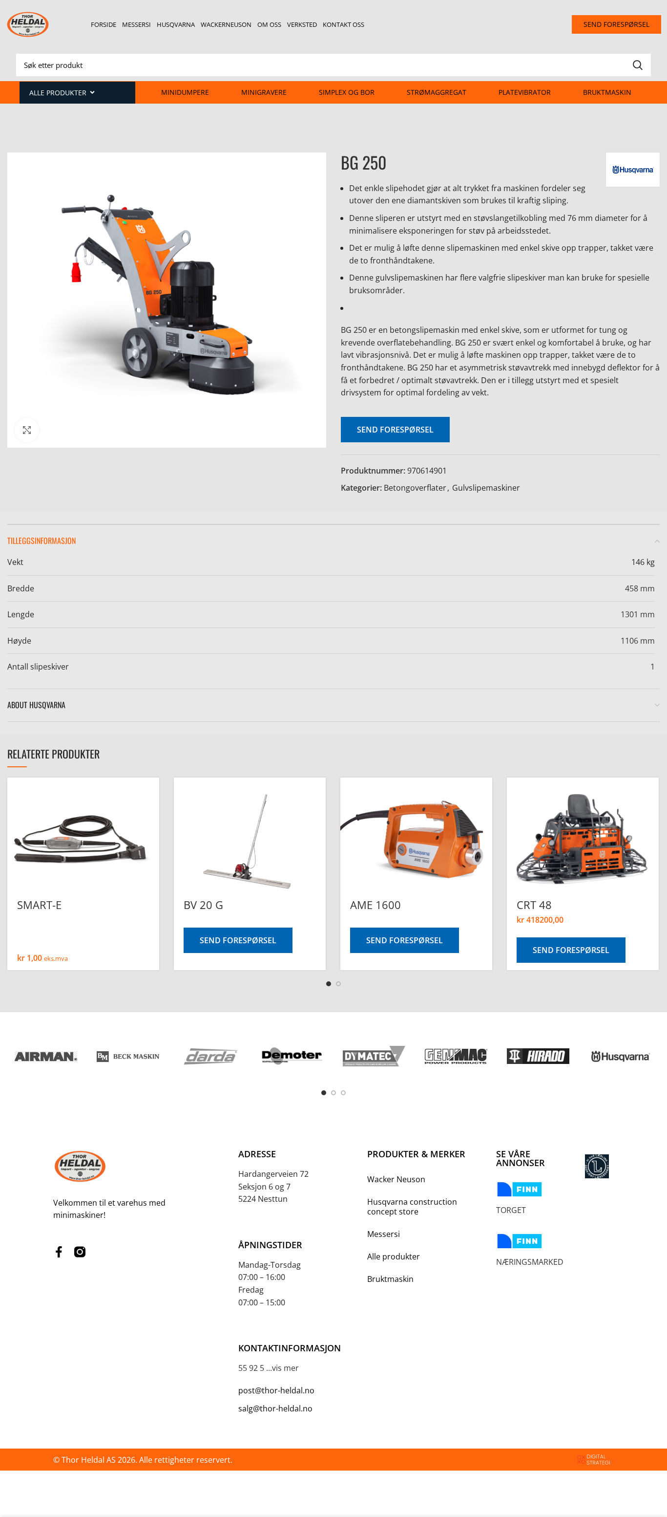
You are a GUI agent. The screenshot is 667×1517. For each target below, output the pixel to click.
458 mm (640, 588)
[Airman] (46, 1056)
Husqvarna (176, 24)
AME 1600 (375, 904)
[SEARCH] (637, 65)
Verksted (302, 24)
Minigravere (264, 92)
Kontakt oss (343, 24)
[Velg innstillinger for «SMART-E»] (152, 808)
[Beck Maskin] (128, 1056)
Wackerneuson (226, 24)
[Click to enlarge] (27, 430)
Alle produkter (393, 1256)
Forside (103, 24)
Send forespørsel (395, 429)
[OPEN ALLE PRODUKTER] (92, 92)
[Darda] (210, 1056)
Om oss (269, 24)
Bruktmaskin (607, 92)
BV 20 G (203, 904)
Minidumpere (185, 92)
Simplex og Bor (347, 92)
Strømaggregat (436, 92)
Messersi (136, 24)
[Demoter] (292, 1056)
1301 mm (638, 614)
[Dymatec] (374, 1056)
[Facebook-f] (58, 1251)
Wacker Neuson (396, 1179)
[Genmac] (456, 1056)
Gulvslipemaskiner (486, 487)
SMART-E (39, 904)
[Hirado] (538, 1056)
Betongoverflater (415, 487)
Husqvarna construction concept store (412, 1206)
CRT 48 (534, 904)
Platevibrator (525, 92)
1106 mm (638, 640)
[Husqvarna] (620, 1056)
